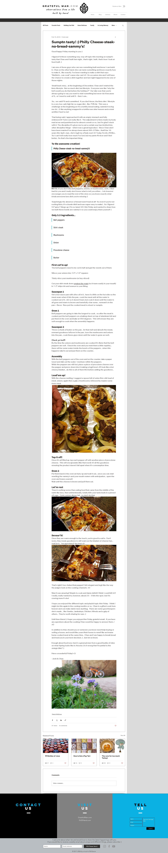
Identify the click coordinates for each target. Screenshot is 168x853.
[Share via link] (65, 720)
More (113, 25)
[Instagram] (104, 846)
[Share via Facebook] (52, 720)
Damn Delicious (82, 25)
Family (92, 25)
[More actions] (115, 37)
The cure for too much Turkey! (111, 757)
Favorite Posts (56, 25)
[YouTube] (113, 846)
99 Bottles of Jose (52, 756)
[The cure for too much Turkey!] (112, 746)
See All (123, 735)
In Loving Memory (103, 25)
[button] (119, 6)
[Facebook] (109, 846)
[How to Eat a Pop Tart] (84, 746)
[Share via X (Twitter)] (57, 720)
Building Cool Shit (69, 25)
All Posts (45, 25)
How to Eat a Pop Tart (82, 756)
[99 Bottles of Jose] (55, 746)
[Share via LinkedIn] (61, 720)
